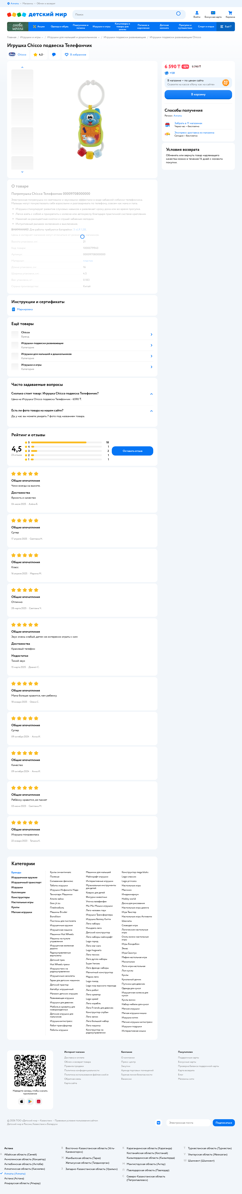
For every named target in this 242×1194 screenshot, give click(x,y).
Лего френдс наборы (97, 968)
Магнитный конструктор (99, 972)
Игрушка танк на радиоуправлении (60, 970)
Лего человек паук (96, 910)
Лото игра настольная (133, 966)
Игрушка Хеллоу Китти (98, 919)
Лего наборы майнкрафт (99, 937)
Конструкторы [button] (20, 897)
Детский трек (57, 960)
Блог (180, 1074)
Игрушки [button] (17, 887)
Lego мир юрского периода (101, 985)
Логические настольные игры (135, 931)
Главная (11, 37)
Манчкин (127, 890)
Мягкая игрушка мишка (134, 1013)
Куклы (125, 975)
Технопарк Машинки (61, 894)
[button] (225, 26)
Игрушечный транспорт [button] (26, 882)
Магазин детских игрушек (64, 993)
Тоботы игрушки (59, 885)
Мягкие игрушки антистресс (137, 1022)
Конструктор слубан (97, 1012)
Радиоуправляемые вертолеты (60, 954)
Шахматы (127, 921)
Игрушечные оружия (61, 925)
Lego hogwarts (94, 950)
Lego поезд (92, 981)
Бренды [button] (16, 872)
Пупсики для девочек (133, 984)
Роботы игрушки (59, 1030)
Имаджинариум (130, 894)
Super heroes (93, 963)
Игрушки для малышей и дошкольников (72, 37)
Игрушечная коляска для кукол (135, 994)
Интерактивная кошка (134, 1031)
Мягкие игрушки (131, 1008)
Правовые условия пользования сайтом (76, 1120)
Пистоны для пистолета (63, 921)
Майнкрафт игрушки (97, 876)
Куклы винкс (129, 999)
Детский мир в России (19, 1124)
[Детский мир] (37, 15)
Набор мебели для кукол (135, 1004)
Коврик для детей (95, 892)
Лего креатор (93, 994)
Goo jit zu (55, 903)
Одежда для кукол (131, 988)
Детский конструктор (98, 932)
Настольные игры (131, 885)
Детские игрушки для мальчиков (61, 1015)
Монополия (128, 961)
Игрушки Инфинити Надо (64, 890)
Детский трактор (59, 984)
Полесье (54, 876)
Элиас (125, 948)
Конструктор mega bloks (135, 872)
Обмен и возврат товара (77, 1061)
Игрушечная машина (61, 929)
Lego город (92, 941)
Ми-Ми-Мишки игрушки (99, 906)
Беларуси (52, 1124)
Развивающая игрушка (62, 998)
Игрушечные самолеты (62, 976)
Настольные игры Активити (137, 916)
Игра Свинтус (129, 953)
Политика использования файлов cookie (86, 1074)
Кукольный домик (131, 979)
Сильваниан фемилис (61, 881)
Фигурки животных (96, 897)
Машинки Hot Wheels (62, 934)
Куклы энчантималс (60, 872)
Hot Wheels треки (60, 964)
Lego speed (92, 999)
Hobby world (129, 898)
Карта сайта (70, 1083)
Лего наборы (93, 923)
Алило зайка (56, 898)
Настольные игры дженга (135, 907)
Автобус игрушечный (62, 989)
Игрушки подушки (132, 1026)
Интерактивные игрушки (99, 881)
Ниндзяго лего (94, 928)
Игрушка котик (130, 1017)
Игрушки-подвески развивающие (125, 37)
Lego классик (129, 876)
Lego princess (129, 881)
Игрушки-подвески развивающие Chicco (175, 37)
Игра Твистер (129, 912)
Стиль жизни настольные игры (135, 938)
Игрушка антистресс (61, 1021)
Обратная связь (72, 1078)
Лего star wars (93, 945)
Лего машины (93, 1025)
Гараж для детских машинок (65, 980)
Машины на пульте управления (60, 940)
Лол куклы (127, 970)
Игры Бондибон (130, 944)
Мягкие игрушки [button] (21, 912)
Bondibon (55, 916)
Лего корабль (93, 1003)
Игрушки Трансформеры (99, 914)
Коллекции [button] (18, 892)
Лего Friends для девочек (99, 1007)
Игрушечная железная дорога (62, 947)
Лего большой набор (97, 1021)
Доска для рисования (133, 903)
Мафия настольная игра (134, 957)
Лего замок (92, 1016)
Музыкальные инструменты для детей (101, 887)
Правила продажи (74, 1066)
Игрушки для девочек (61, 1002)
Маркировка (25, 309)
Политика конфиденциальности (81, 1070)
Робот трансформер (61, 1025)
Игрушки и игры (30, 37)
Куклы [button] (15, 907)
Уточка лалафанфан (96, 901)
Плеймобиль (57, 907)
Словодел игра (130, 925)
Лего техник (92, 954)
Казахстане (39, 1124)
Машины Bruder (58, 912)
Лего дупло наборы (96, 959)
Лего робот (92, 990)
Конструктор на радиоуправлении (96, 1031)
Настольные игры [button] (22, 902)
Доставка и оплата (74, 1057)
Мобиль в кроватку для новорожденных (62, 1008)
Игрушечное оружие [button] (24, 877)
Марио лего (92, 976)
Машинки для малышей (98, 872)
